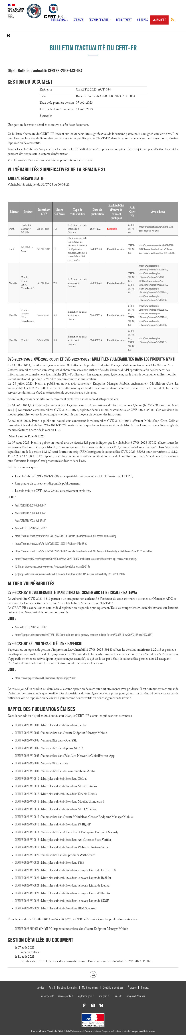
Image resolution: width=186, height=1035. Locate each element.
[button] (173, 19)
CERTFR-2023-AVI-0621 (27, 863)
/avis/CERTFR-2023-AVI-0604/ (30, 513)
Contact (145, 987)
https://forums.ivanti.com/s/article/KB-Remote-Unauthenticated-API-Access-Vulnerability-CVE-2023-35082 (72, 574)
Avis (51, 987)
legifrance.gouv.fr (86, 996)
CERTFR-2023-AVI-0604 (131, 228)
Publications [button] (58, 20)
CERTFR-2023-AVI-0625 (27, 893)
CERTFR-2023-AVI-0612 (27, 794)
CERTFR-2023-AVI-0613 (131, 288)
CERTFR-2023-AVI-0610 (27, 779)
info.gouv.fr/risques (135, 996)
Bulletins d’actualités (67, 987)
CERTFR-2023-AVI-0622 (27, 870)
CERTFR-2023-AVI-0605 (27, 740)
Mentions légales (90, 987)
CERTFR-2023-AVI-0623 (27, 878)
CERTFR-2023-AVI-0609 (27, 771)
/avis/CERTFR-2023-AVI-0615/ (30, 521)
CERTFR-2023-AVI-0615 (131, 249)
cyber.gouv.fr (47, 996)
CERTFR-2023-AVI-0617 (27, 832)
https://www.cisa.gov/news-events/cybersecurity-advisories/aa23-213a (54, 566)
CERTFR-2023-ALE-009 (26, 929)
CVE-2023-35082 (43, 249)
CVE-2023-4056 (43, 283)
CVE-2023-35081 (43, 228)
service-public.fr (65, 996)
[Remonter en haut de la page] (93, 974)
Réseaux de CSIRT (99, 20)
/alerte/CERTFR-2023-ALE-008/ (30, 627)
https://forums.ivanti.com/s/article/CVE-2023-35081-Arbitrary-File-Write (51, 544)
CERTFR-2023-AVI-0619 (27, 847)
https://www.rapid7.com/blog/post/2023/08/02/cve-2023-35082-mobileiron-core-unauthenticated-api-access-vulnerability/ (76, 559)
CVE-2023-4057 (43, 315)
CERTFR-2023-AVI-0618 (27, 840)
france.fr (118, 996)
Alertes (40, 987)
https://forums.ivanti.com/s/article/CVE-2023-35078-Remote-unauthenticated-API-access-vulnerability (65, 536)
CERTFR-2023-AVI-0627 (27, 908)
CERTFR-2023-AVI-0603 (27, 725)
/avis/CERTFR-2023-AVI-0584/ (30, 505)
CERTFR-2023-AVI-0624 (27, 885)
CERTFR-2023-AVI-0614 (27, 809)
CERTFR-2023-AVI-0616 (27, 824)
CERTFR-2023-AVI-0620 (27, 855)
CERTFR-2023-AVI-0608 (27, 763)
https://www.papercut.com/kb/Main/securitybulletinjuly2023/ (45, 678)
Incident (161, 20)
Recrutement (124, 20)
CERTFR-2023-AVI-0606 (27, 748)
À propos (142, 20)
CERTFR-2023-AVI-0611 (131, 277)
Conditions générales (113, 987)
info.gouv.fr (104, 996)
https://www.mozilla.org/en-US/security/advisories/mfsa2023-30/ (152, 277)
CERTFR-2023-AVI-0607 (27, 756)
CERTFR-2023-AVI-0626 (27, 901)
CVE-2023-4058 (43, 340)
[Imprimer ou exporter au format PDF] (8, 35)
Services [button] (78, 20)
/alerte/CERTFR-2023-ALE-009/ (30, 528)
